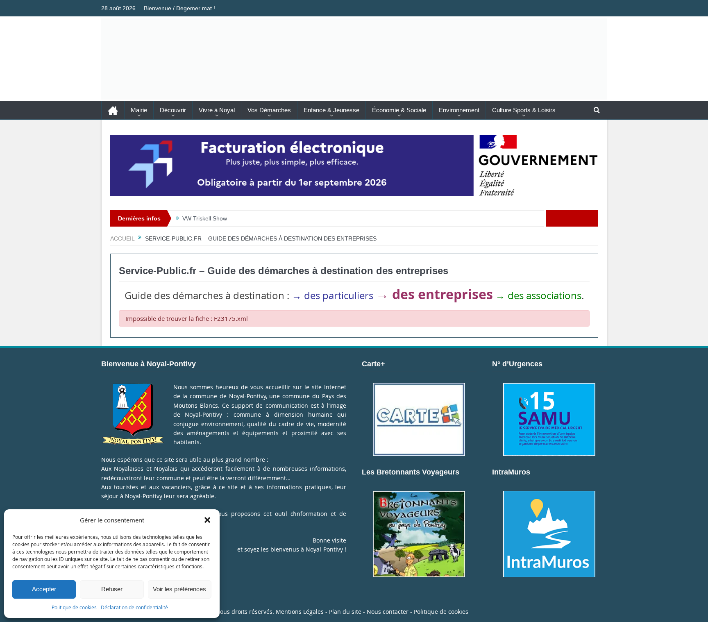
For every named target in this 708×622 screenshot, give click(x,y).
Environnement (459, 110)
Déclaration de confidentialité (134, 607)
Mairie (139, 110)
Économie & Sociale (399, 110)
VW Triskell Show (204, 218)
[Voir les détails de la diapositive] (354, 165)
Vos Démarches (269, 110)
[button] (207, 520)
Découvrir (173, 110)
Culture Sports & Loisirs (524, 110)
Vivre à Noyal (217, 110)
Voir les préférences (179, 589)
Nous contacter (387, 611)
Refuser (112, 589)
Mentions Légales (300, 611)
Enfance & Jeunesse (331, 110)
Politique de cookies (74, 607)
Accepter (44, 589)
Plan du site (345, 611)
